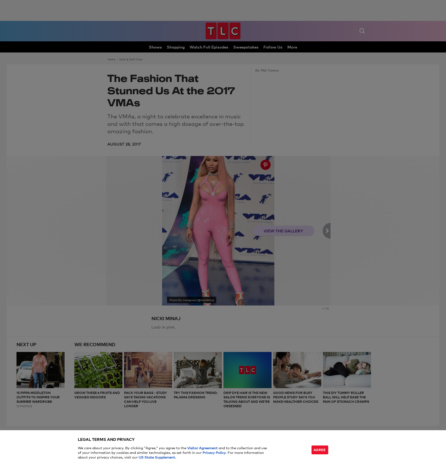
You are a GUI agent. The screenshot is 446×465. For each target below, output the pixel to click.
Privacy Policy (214, 452)
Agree (320, 449)
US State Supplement (157, 457)
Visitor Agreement (202, 447)
